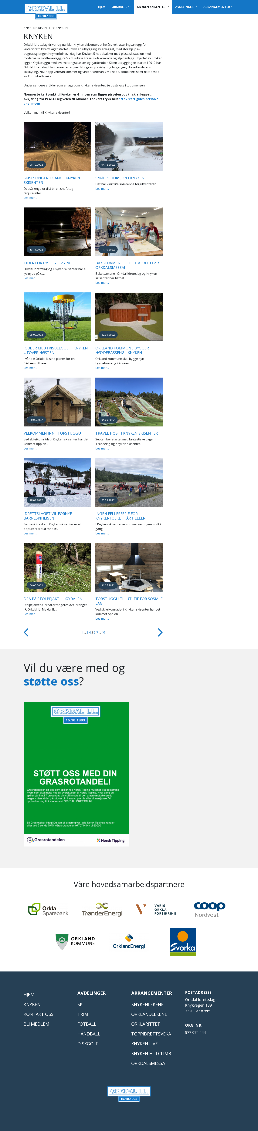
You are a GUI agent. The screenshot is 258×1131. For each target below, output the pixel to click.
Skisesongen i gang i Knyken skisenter (52, 180)
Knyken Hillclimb (151, 1053)
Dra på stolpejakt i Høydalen (53, 598)
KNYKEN (32, 1004)
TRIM (82, 1014)
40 (103, 632)
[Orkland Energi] (129, 943)
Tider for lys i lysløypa (47, 262)
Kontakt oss (38, 1014)
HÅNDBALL (88, 1034)
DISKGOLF (87, 1043)
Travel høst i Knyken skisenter (126, 433)
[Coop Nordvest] (209, 911)
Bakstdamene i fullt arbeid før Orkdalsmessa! (127, 265)
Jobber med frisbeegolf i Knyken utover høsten (56, 350)
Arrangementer (217, 7)
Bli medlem (36, 1024)
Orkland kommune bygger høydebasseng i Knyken (122, 350)
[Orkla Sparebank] (48, 911)
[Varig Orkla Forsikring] (156, 911)
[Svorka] (183, 943)
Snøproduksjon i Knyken (119, 177)
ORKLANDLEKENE (149, 1014)
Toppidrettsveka (151, 1034)
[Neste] (160, 632)
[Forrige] (26, 632)
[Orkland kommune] (75, 944)
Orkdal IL (120, 7)
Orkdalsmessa (148, 1063)
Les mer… (30, 198)
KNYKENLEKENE (147, 1004)
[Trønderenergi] (102, 911)
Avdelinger (184, 7)
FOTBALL (86, 1024)
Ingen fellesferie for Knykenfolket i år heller (120, 516)
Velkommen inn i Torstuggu (52, 433)
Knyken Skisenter (151, 7)
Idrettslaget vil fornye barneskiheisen (48, 516)
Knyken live (144, 1043)
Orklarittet (145, 1024)
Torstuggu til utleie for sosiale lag (129, 601)
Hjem (102, 7)
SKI (80, 1004)
